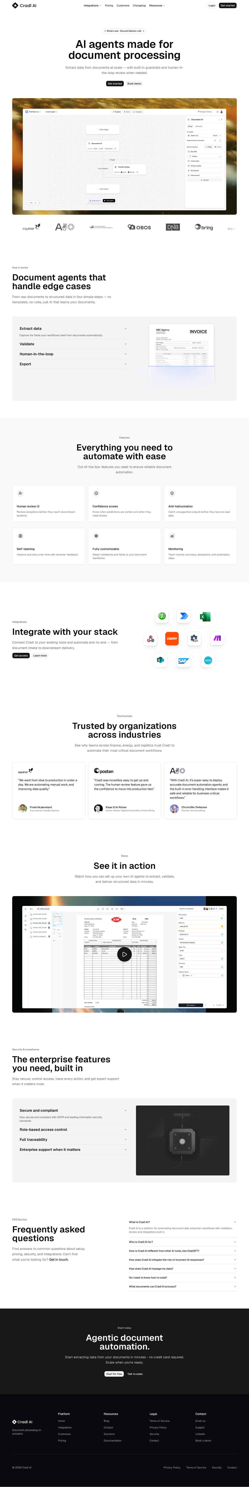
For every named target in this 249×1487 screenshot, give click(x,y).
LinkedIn (200, 1434)
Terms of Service (160, 1421)
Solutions (109, 1434)
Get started (228, 5)
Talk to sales (135, 1374)
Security (154, 1434)
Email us (200, 1421)
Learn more (40, 655)
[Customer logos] (124, 227)
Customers (123, 5)
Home (61, 1421)
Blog (106, 1421)
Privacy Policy (158, 1427)
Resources (155, 5)
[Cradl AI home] (24, 5)
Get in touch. (59, 1259)
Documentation (112, 1440)
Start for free (114, 1374)
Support (200, 1427)
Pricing (109, 5)
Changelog (139, 5)
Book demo (134, 83)
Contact (108, 1427)
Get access (21, 655)
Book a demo (203, 1440)
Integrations (91, 5)
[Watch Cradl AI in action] (124, 954)
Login (212, 5)
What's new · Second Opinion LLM (124, 30)
